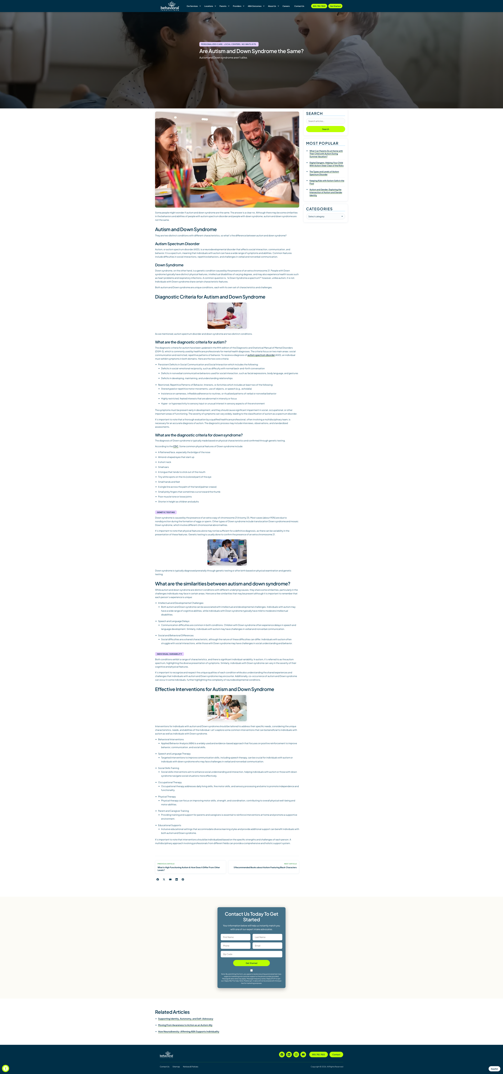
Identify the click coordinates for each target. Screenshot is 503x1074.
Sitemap (176, 1066)
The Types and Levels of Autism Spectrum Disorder (324, 173)
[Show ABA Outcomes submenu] (264, 6)
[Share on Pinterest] (182, 879)
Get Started (335, 6)
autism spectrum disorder (261, 355)
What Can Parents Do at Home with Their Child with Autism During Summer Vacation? (326, 154)
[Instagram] (296, 1054)
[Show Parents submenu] (229, 6)
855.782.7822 (319, 6)
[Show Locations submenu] (215, 6)
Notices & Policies (190, 1066)
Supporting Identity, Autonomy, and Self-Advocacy (185, 1018)
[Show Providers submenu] (243, 6)
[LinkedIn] (289, 1054)
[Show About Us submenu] (278, 6)
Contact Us (164, 1066)
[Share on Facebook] (157, 879)
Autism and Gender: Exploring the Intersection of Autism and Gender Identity (326, 192)
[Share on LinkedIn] (176, 879)
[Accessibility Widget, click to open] (5, 1068)
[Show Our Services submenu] (200, 6)
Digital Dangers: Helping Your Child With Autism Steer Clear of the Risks (327, 164)
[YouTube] (303, 1054)
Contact (336, 1054)
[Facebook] (282, 1054)
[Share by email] (170, 879)
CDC (175, 446)
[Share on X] (164, 879)
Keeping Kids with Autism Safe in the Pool (327, 182)
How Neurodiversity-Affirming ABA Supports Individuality (188, 1031)
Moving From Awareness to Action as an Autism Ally (185, 1025)
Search (325, 129)
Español (494, 1069)
